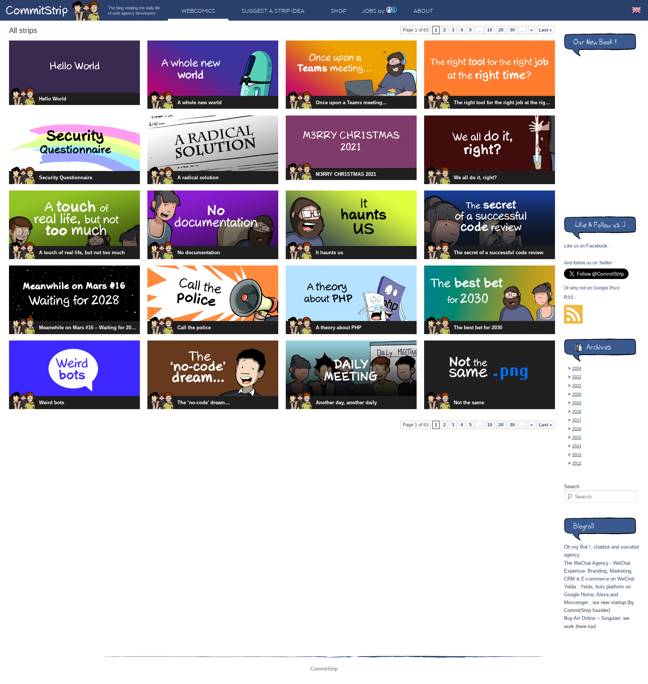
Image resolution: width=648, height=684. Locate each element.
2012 (576, 463)
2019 (576, 402)
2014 (576, 446)
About (423, 11)
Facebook (597, 246)
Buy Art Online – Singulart (592, 618)
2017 (576, 420)
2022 (576, 377)
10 (489, 30)
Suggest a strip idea (273, 11)
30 (512, 30)
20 (501, 30)
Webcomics (198, 11)
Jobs (369, 11)
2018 (576, 411)
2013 (576, 454)
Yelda (570, 587)
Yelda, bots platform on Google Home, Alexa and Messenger (597, 594)
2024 (576, 368)
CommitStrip (53, 10)
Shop (338, 11)
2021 (576, 385)
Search (571, 486)
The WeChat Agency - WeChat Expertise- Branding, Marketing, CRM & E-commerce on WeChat (599, 571)
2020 (576, 394)
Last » (545, 30)
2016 (576, 428)
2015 (576, 437)
